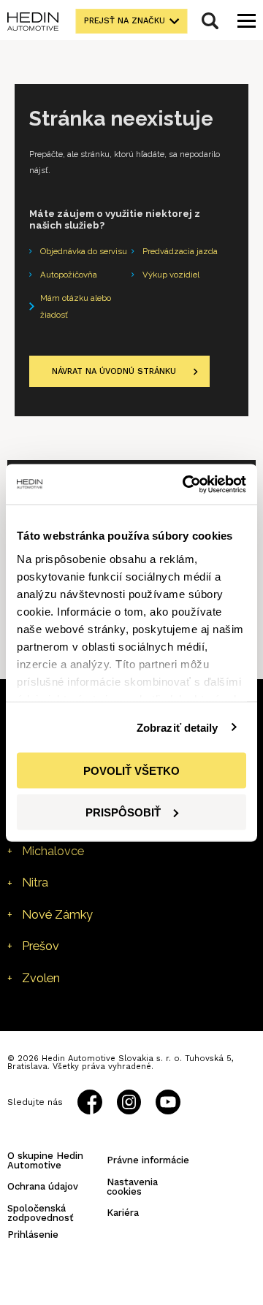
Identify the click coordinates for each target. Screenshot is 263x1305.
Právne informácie (148, 1160)
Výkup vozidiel (170, 274)
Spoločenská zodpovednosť (40, 1212)
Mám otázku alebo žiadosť (75, 306)
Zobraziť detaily (177, 727)
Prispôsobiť (123, 811)
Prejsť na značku (124, 21)
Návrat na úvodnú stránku (114, 371)
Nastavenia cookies (132, 1186)
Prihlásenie (32, 1234)
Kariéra (123, 1212)
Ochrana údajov (42, 1186)
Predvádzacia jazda (180, 251)
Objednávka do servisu (83, 251)
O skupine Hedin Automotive (45, 1160)
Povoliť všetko (131, 771)
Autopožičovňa (68, 274)
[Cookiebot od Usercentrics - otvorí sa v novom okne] (185, 484)
